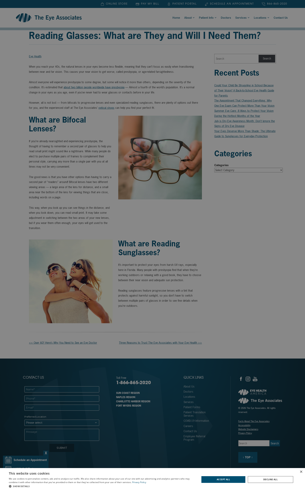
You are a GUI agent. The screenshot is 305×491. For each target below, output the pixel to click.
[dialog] (152, 479)
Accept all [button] (223, 479)
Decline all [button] (270, 479)
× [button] (301, 472)
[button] (102, 486)
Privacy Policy (139, 482)
